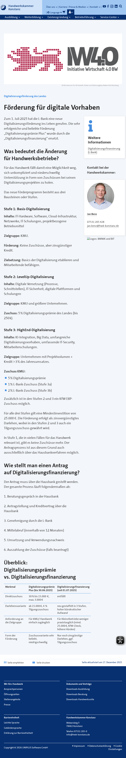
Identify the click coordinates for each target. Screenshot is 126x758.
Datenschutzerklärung (100, 745)
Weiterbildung (32, 17)
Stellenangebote (12, 699)
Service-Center (108, 17)
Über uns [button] (51, 6)
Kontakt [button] (94, 6)
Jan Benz (92, 214)
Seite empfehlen (16, 662)
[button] (71, 12)
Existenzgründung (58, 17)
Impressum (79, 745)
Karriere (63, 6)
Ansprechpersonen (13, 689)
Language (55, 12)
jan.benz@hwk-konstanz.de (103, 226)
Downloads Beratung (76, 694)
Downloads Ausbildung (78, 689)
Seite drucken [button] (43, 662)
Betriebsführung (84, 17)
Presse (7, 704)
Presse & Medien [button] (77, 6)
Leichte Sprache (11, 722)
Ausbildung (11, 17)
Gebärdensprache (12, 727)
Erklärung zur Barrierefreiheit (18, 732)
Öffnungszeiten (11, 694)
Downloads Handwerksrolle (80, 699)
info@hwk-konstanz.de (78, 734)
